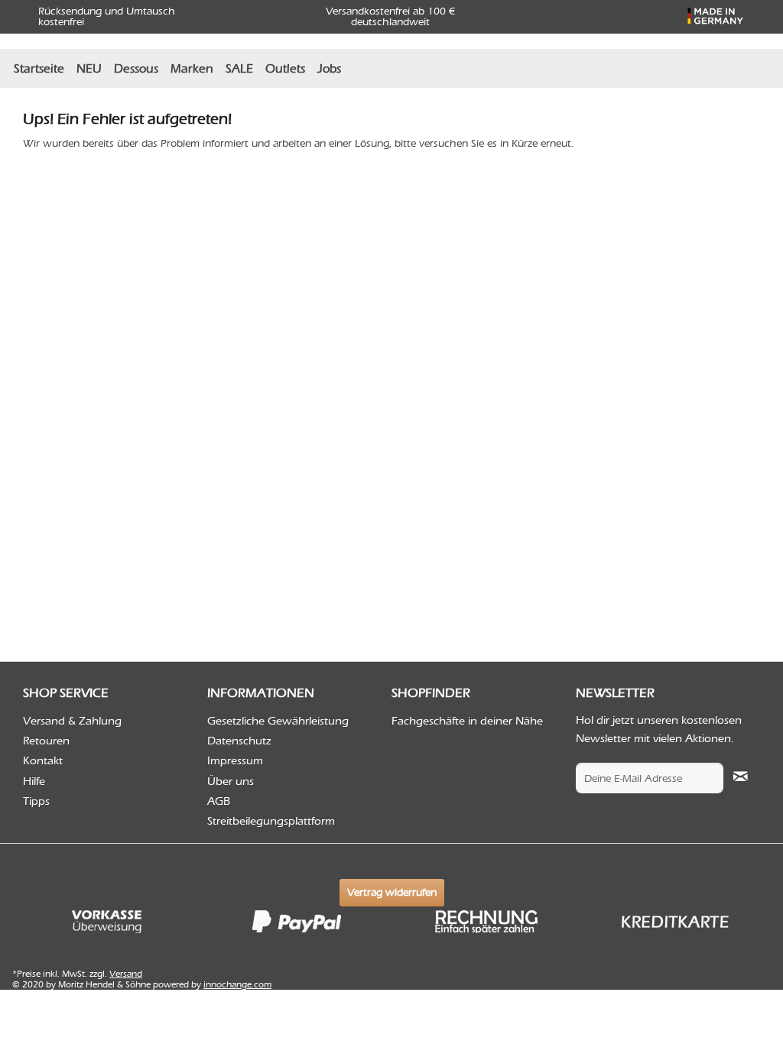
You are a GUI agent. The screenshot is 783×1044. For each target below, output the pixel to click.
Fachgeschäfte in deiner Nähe (467, 721)
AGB (218, 801)
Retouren (46, 740)
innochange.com (237, 984)
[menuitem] (39, 68)
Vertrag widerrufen (392, 892)
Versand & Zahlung (72, 721)
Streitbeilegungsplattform (271, 821)
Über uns (230, 781)
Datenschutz (239, 740)
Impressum (235, 760)
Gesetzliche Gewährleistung (278, 721)
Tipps (36, 801)
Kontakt (43, 760)
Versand (125, 973)
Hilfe (34, 781)
